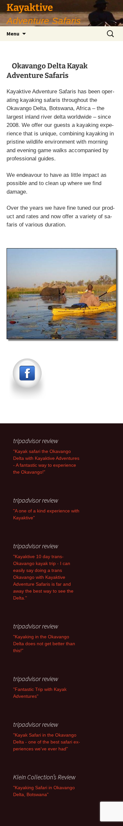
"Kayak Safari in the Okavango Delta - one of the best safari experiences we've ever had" (46, 741)
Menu (13, 33)
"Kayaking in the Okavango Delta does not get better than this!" (44, 643)
